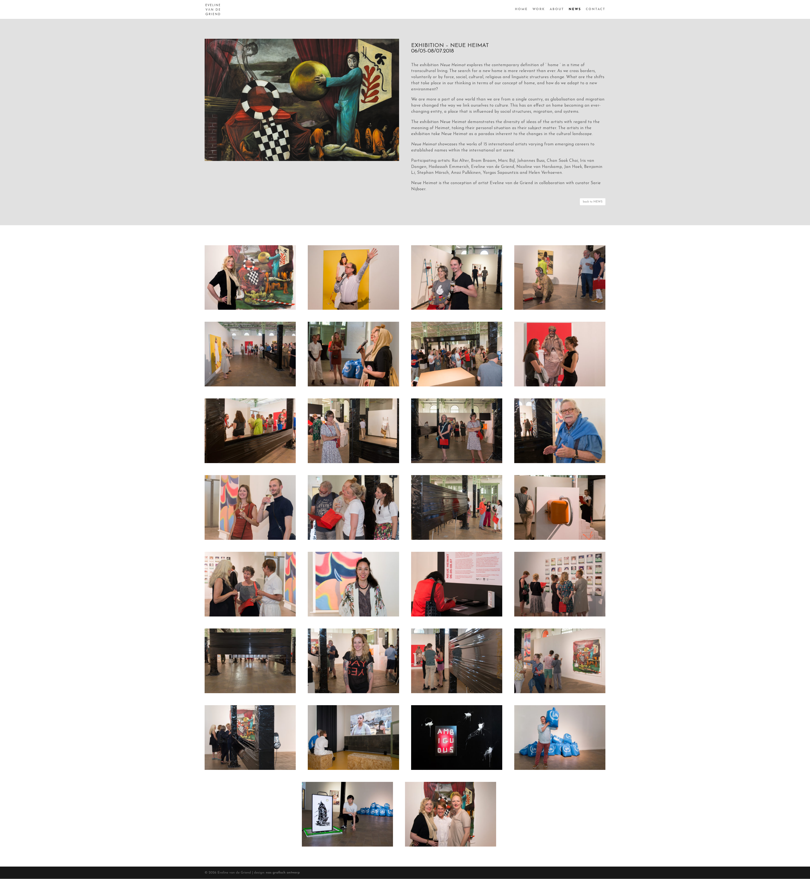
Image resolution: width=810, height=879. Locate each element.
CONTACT (595, 9)
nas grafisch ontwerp (283, 872)
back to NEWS (592, 201)
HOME (521, 9)
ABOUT (557, 9)
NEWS (575, 9)
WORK (538, 9)
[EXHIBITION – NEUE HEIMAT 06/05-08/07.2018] (250, 309)
